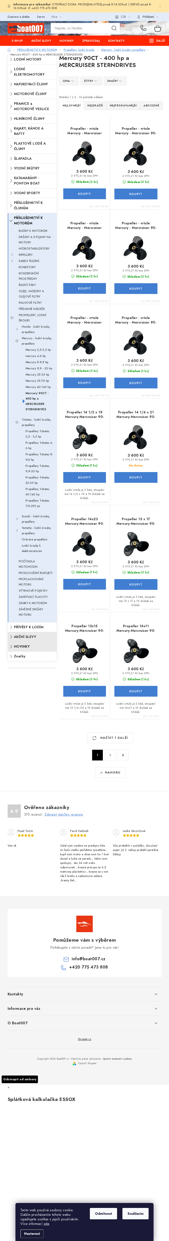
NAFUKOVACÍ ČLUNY (31, 84)
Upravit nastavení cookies (117, 1059)
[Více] (157, 41)
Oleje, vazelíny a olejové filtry (31, 294)
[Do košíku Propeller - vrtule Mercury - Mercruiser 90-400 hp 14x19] (84, 193)
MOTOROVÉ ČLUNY (30, 94)
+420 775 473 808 (144, 28)
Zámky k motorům (33, 603)
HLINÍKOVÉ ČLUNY (29, 118)
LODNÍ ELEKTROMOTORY (29, 72)
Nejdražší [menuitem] (95, 105)
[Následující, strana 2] (110, 755)
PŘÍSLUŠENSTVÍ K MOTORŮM (28, 220)
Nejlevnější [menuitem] (72, 105)
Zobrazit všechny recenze (64, 814)
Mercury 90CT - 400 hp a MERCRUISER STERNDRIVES (37, 401)
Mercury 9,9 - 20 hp (39, 368)
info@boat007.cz (89, 959)
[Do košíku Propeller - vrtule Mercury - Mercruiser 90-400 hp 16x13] (135, 383)
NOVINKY (22, 646)
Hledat (114, 28)
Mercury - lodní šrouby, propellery (37, 341)
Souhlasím (135, 1213)
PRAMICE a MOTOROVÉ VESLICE (31, 106)
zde (46, 1223)
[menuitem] (17, 41)
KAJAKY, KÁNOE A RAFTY (29, 131)
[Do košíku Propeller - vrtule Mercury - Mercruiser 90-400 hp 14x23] (84, 288)
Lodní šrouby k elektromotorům (32, 548)
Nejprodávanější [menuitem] (123, 105)
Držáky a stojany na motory (35, 239)
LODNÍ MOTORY (27, 59)
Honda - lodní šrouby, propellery (36, 329)
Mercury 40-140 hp (38, 387)
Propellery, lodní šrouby (32, 317)
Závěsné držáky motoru (31, 612)
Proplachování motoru (31, 582)
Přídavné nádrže (32, 309)
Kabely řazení (29, 261)
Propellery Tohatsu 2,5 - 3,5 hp (37, 434)
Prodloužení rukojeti (36, 573)
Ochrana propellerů (34, 539)
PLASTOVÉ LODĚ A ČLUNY (30, 146)
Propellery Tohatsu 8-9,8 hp (39, 457)
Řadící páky (27, 285)
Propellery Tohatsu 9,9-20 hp (37, 468)
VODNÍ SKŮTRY (27, 168)
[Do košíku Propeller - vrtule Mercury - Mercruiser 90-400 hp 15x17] (84, 382)
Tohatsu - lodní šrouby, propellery (36, 422)
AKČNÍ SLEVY (25, 636)
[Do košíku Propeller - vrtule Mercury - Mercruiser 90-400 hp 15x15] (135, 288)
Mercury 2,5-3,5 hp (38, 350)
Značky (20, 656)
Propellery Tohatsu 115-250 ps (37, 503)
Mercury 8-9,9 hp (37, 362)
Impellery (26, 255)
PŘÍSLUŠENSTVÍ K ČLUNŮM (28, 205)
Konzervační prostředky (29, 276)
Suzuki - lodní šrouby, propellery (36, 519)
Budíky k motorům (33, 231)
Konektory (27, 267)
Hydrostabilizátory (34, 248)
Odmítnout (103, 1213)
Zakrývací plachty (33, 597)
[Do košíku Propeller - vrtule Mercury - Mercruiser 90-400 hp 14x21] (135, 194)
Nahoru (113, 772)
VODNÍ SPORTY (27, 193)
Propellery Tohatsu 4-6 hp (39, 445)
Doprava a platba (19, 17)
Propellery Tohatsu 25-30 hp (37, 480)
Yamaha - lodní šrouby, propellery (36, 530)
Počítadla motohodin (28, 564)
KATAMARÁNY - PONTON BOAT (27, 181)
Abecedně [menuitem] (151, 105)
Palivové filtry (30, 303)
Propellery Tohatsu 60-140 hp (37, 491)
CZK (123, 17)
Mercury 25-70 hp (37, 381)
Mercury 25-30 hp (37, 374)
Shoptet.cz (84, 1039)
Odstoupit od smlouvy (19, 1079)
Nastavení (32, 1233)
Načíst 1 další (113, 738)
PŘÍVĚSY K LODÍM (29, 627)
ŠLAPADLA (23, 158)
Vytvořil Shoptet (87, 1063)
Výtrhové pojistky (33, 591)
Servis (41, 17)
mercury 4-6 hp (36, 356)
